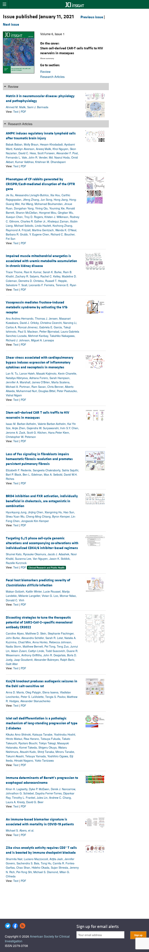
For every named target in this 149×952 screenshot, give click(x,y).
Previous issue (92, 17)
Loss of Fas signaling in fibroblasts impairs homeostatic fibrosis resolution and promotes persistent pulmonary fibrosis (39, 459)
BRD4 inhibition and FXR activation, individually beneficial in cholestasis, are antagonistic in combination (42, 501)
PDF (23, 111)
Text (15, 111)
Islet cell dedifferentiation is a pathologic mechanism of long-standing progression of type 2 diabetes (41, 723)
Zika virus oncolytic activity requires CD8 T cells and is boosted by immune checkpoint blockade (41, 850)
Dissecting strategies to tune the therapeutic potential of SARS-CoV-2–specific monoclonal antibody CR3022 (39, 622)
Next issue (11, 24)
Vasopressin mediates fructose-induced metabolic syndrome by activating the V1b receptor (37, 307)
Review (45, 71)
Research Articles (52, 76)
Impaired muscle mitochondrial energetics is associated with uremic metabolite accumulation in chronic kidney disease (41, 261)
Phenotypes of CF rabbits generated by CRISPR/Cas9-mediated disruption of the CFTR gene (40, 184)
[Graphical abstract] (95, 306)
